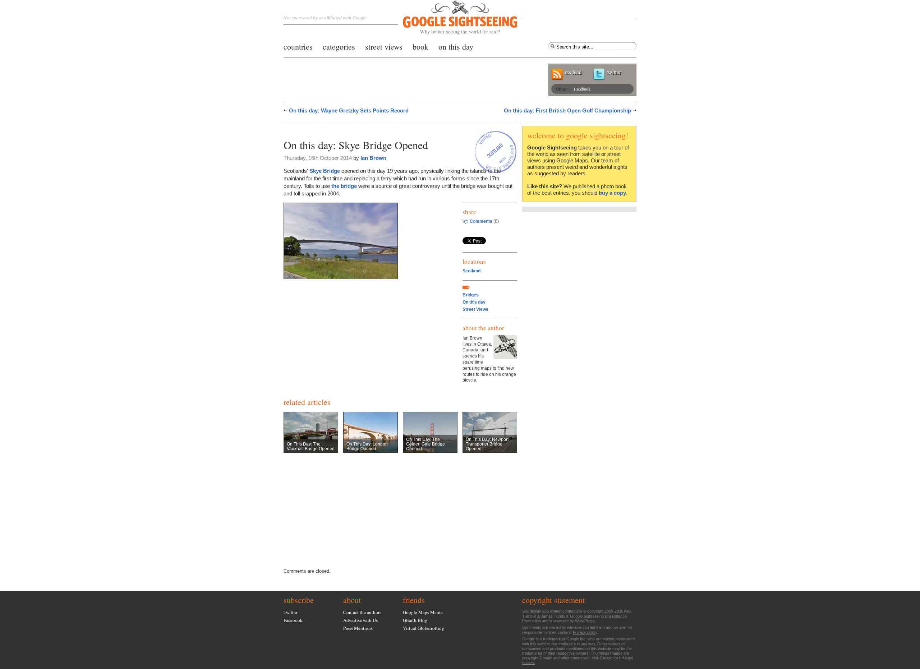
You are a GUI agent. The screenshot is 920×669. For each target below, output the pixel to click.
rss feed (573, 72)
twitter (614, 72)
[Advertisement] (368, 128)
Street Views (475, 309)
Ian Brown (373, 158)
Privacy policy (585, 632)
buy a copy (612, 193)
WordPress (585, 621)
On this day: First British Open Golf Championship (567, 110)
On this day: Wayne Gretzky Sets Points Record (349, 110)
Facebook (582, 89)
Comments (481, 221)
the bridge (344, 186)
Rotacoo (619, 616)
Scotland (471, 270)
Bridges (471, 294)
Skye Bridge (324, 171)
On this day (474, 302)
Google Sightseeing (451, 17)
